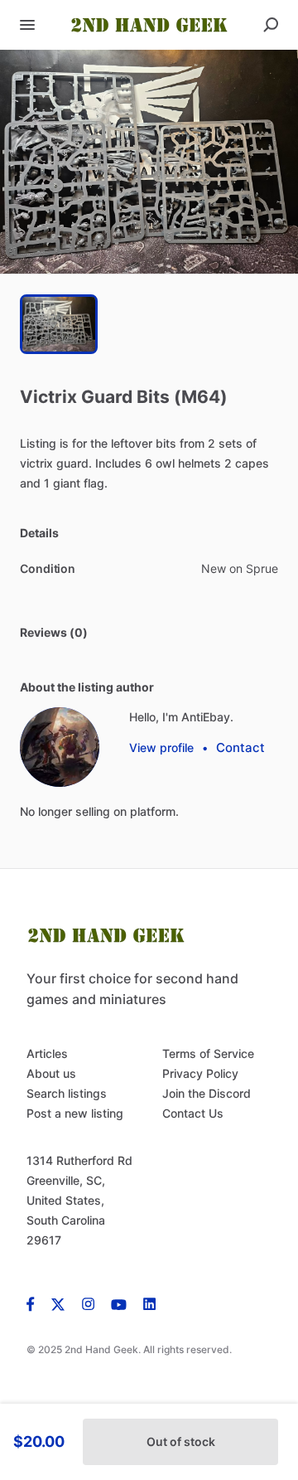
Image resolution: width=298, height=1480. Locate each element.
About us (51, 1073)
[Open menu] (27, 25)
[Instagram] (88, 1303)
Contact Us (192, 1113)
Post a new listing (74, 1113)
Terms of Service (208, 1053)
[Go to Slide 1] (59, 324)
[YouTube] (119, 1303)
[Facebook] (34, 1303)
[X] (58, 1303)
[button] (149, 162)
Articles (47, 1053)
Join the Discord (206, 1093)
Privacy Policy (200, 1073)
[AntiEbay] (59, 747)
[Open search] (270, 25)
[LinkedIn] (149, 1303)
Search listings (66, 1093)
